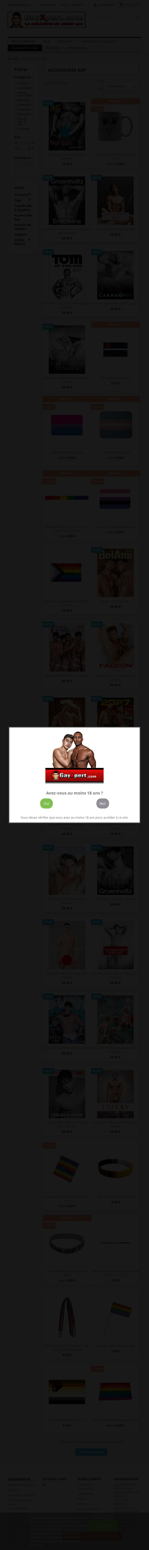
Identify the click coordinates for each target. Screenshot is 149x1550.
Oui (46, 803)
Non (103, 803)
